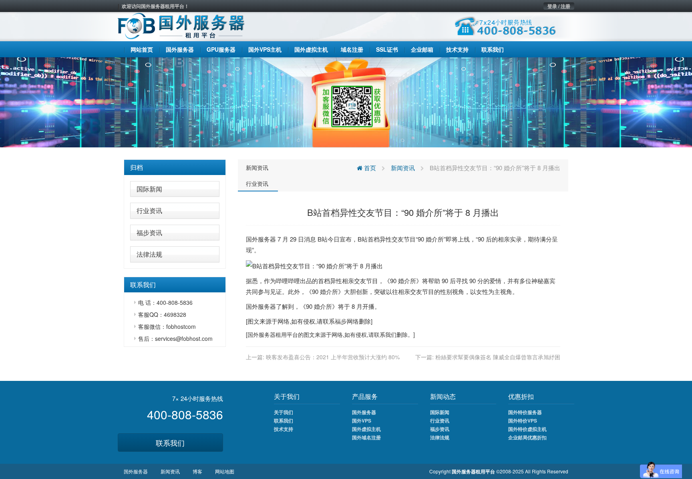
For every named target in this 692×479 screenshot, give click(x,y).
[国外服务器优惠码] (346, 101)
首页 (369, 167)
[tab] (174, 167)
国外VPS (361, 420)
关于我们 (283, 412)
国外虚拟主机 (366, 429)
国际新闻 (149, 188)
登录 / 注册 (558, 6)
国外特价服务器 (525, 412)
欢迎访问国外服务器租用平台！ (155, 6)
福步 (341, 321)
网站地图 (224, 471)
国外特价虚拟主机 (527, 429)
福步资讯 (149, 232)
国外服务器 (261, 239)
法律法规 (149, 254)
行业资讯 (149, 210)
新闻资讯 (257, 167)
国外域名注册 (366, 437)
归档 (136, 167)
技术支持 (283, 429)
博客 (197, 471)
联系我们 (170, 442)
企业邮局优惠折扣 (527, 437)
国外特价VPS (522, 420)
